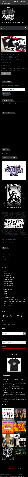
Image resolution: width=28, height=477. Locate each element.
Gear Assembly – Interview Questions (15, 299)
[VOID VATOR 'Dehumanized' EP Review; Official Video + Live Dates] (8, 427)
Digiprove (21, 476)
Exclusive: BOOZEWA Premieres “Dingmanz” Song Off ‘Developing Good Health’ (14, 394)
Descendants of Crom (9, 243)
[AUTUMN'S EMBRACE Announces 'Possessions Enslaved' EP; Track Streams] (20, 427)
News (4, 287)
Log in (5, 252)
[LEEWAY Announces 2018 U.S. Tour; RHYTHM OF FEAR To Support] (8, 453)
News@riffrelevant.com (8, 324)
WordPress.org (7, 259)
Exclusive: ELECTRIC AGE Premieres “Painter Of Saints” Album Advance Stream (13, 388)
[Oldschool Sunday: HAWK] (20, 414)
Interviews (7, 275)
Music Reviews (8, 279)
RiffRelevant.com (15, 469)
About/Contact (7, 295)
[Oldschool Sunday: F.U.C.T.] (20, 440)
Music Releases (8, 289)
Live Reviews (8, 281)
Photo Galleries (8, 283)
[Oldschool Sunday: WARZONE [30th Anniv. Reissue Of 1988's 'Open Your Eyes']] (8, 414)
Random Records (9, 285)
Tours (6, 291)
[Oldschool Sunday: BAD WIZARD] (8, 440)
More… (6, 73)
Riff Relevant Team (9, 303)
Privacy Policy (8, 306)
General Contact (9, 297)
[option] (17, 1)
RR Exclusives (8, 273)
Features (5, 271)
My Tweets (5, 153)
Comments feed (7, 256)
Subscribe (6, 93)
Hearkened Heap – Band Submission (15, 301)
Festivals (6, 293)
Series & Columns (9, 277)
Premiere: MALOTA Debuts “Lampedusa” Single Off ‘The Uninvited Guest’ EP (14, 399)
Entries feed (6, 254)
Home (4, 308)
